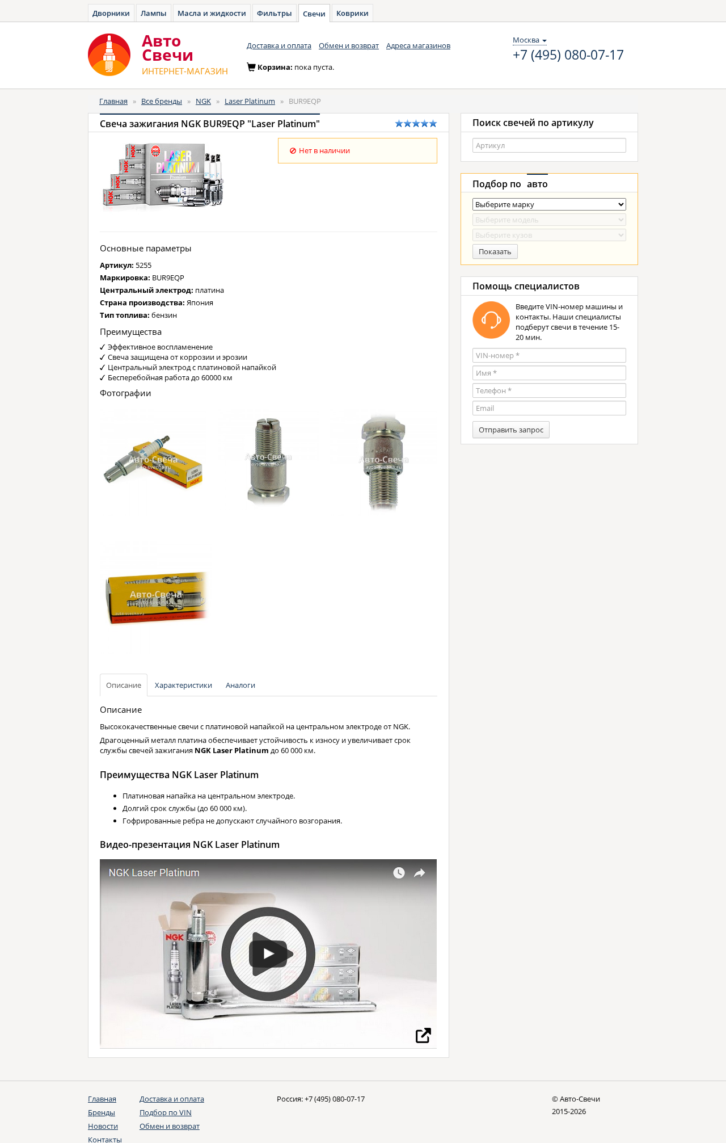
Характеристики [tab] (183, 685)
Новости (103, 1126)
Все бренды (161, 101)
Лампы (154, 13)
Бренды (101, 1112)
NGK (203, 101)
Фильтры (274, 13)
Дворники (111, 13)
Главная (113, 101)
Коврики (352, 13)
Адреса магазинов (418, 45)
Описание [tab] (123, 685)
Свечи (314, 14)
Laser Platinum (250, 101)
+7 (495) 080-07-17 (568, 55)
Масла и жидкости (212, 13)
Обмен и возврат (349, 45)
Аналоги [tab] (240, 685)
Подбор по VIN (166, 1112)
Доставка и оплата (279, 45)
